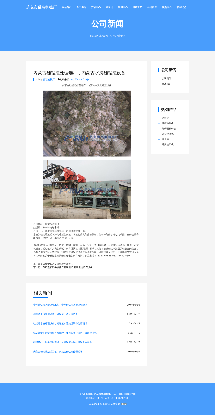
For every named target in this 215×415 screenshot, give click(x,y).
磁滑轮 (165, 117)
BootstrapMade (111, 403)
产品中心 (96, 7)
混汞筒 (165, 139)
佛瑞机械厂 (49, 79)
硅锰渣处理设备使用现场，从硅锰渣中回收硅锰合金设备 (62, 342)
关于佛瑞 (81, 7)
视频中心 (166, 7)
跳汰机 (109, 7)
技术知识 (166, 83)
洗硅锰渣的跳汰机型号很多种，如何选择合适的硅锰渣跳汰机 (65, 332)
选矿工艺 (137, 7)
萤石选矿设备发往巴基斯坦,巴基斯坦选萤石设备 (67, 267)
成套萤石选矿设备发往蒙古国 (58, 263)
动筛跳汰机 (168, 123)
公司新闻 (119, 35)
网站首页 (66, 7)
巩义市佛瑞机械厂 (41, 7)
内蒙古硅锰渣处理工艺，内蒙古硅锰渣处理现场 (57, 351)
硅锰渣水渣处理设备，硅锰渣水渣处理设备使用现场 (60, 323)
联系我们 (181, 7)
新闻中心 (123, 7)
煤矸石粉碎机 (169, 128)
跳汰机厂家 (96, 35)
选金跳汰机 (168, 133)
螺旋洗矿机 (168, 144)
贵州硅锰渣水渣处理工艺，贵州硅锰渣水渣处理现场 (60, 304)
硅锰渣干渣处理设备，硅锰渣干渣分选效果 (55, 314)
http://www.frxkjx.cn (81, 79)
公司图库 (152, 7)
